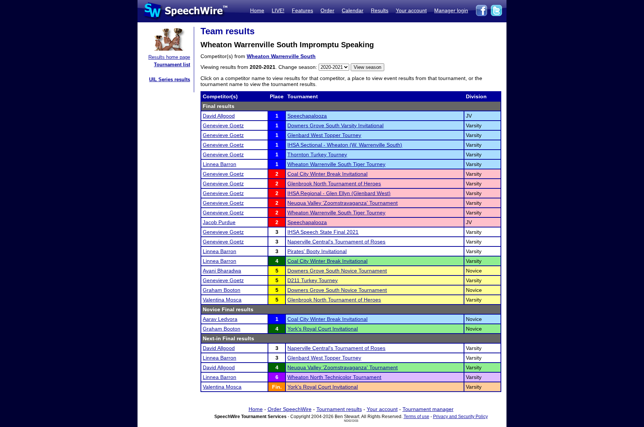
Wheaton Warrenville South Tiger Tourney (336, 164)
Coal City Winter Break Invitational (327, 174)
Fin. (277, 387)
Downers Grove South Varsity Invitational (335, 125)
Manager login (451, 10)
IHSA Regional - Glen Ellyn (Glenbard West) (339, 193)
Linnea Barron (219, 164)
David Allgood (219, 116)
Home (257, 10)
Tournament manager (428, 409)
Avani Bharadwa (222, 271)
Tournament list (172, 64)
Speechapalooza (307, 116)
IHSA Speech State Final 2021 (323, 232)
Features (302, 10)
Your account (411, 10)
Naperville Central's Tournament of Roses (336, 242)
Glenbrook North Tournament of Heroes (334, 184)
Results (379, 10)
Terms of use (416, 416)
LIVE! (278, 10)
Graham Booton (221, 290)
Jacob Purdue (219, 222)
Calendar (352, 10)
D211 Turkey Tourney (312, 280)
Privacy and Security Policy (460, 416)
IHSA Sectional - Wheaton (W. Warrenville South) (344, 145)
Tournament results (339, 409)
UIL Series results (169, 79)
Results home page (169, 57)
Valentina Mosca (222, 300)
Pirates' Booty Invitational (317, 251)
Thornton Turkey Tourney (317, 154)
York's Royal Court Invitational (322, 329)
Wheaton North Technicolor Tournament (334, 377)
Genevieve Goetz (223, 125)
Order (327, 10)
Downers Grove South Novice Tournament (337, 271)
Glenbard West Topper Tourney (324, 135)
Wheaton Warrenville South (281, 56)
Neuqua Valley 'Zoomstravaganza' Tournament (342, 203)
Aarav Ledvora (220, 319)
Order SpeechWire (290, 409)
